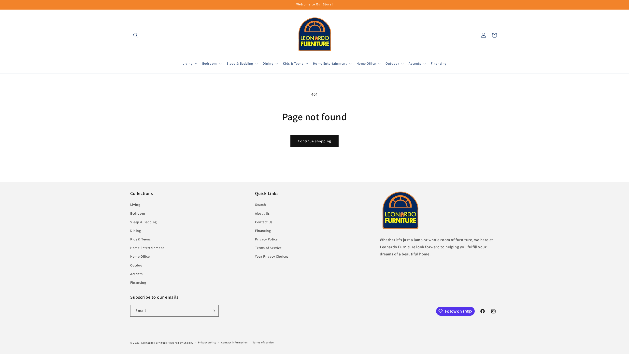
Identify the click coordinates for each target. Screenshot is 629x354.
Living (135, 204)
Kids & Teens (140, 239)
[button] (135, 35)
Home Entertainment (147, 248)
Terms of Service (268, 248)
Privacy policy (207, 342)
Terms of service (263, 342)
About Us (262, 213)
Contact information (234, 342)
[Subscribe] (213, 311)
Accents (136, 274)
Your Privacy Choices (271, 256)
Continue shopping (314, 141)
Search (260, 204)
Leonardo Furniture (154, 342)
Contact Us (263, 222)
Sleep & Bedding (143, 222)
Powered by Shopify (180, 342)
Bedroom (137, 213)
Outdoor (137, 265)
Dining (135, 230)
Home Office (140, 256)
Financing (138, 282)
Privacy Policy (266, 239)
